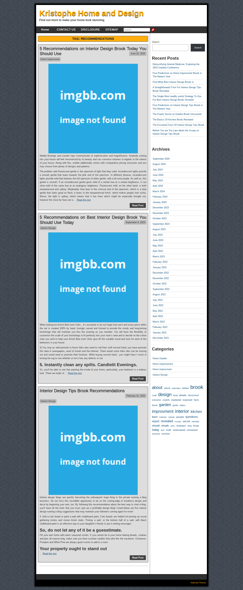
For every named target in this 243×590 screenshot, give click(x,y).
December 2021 (161, 338)
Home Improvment (50, 59)
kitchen (196, 411)
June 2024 (158, 175)
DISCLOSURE (90, 29)
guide (175, 405)
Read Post (137, 205)
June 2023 (158, 240)
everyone (156, 400)
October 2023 (160, 218)
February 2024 (160, 196)
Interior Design (48, 228)
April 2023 (158, 251)
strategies (181, 426)
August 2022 (159, 294)
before (185, 388)
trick (163, 430)
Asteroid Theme (198, 582)
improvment (162, 411)
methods (163, 417)
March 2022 (159, 321)
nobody (171, 417)
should (156, 425)
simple (165, 425)
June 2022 (158, 305)
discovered (193, 395)
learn (155, 416)
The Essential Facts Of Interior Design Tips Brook (178, 125)
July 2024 (158, 169)
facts (196, 400)
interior (182, 411)
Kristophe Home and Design (91, 13)
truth (168, 429)
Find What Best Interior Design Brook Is (173, 82)
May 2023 (158, 245)
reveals (178, 421)
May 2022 (158, 311)
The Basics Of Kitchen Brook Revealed (173, 119)
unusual (156, 434)
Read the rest (84, 200)
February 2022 (160, 327)
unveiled (165, 434)
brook (196, 387)
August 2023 (159, 229)
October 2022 (160, 283)
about (157, 387)
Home (45, 29)
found (154, 405)
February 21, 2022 (135, 395)
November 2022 (161, 278)
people (180, 416)
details (182, 395)
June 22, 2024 (138, 53)
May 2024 (158, 180)
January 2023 (160, 267)
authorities (176, 388)
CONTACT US (66, 29)
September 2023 (161, 224)
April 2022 (158, 316)
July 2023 (158, 234)
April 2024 (158, 185)
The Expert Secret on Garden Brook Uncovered (177, 114)
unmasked (192, 430)
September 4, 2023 (135, 222)
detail (175, 395)
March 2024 (159, 191)
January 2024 (160, 202)
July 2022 (158, 300)
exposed (187, 399)
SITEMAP (111, 29)
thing (189, 426)
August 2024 (159, 164)
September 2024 (161, 158)
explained (176, 400)
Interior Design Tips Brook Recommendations (82, 390)
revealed (167, 421)
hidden (182, 405)
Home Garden (160, 358)
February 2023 (160, 262)
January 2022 (160, 332)
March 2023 (159, 256)
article (167, 388)
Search (155, 42)
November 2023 (161, 213)
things (196, 426)
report (155, 421)
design (164, 394)
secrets (195, 421)
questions (192, 416)
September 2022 (161, 289)
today (155, 430)
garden (165, 404)
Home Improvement (163, 364)
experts (166, 400)
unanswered (179, 430)
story (172, 426)
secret (186, 421)
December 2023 (161, 207)
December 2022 (161, 272)
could (154, 395)
